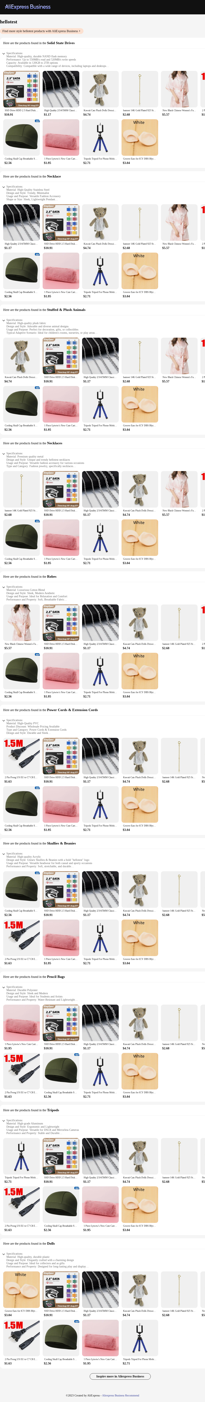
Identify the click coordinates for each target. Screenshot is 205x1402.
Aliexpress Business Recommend (120, 1395)
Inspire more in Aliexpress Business (120, 1376)
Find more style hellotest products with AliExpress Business (40, 31)
